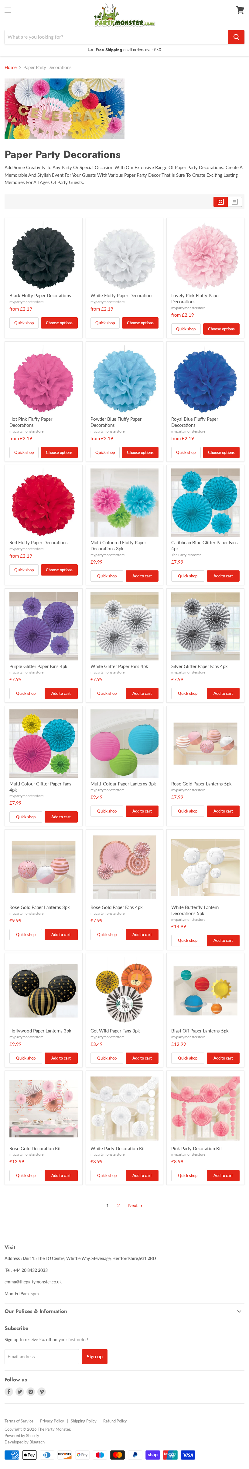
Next (133, 1205)
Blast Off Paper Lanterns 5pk (200, 1030)
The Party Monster (186, 554)
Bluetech (37, 1441)
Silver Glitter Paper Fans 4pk (199, 666)
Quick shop (24, 322)
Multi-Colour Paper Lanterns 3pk (123, 783)
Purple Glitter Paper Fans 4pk (38, 666)
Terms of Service (19, 1421)
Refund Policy (115, 1421)
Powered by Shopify (22, 1435)
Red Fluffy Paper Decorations (38, 542)
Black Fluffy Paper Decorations (40, 295)
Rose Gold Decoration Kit (35, 1148)
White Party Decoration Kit (117, 1148)
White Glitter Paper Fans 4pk (119, 666)
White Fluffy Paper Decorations (122, 295)
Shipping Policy (84, 1421)
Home (11, 67)
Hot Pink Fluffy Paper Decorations (30, 422)
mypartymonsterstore (26, 301)
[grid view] (220, 202)
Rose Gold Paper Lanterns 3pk (39, 907)
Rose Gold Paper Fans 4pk (116, 907)
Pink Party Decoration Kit (196, 1148)
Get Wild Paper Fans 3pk (115, 1030)
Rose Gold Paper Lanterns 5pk (201, 783)
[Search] (236, 37)
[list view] (235, 202)
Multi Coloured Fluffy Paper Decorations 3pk (118, 545)
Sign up (95, 1356)
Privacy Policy (52, 1421)
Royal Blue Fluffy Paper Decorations (194, 422)
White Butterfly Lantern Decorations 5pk (195, 910)
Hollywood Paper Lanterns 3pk (40, 1030)
